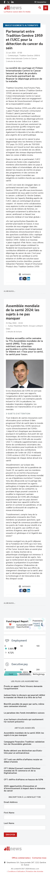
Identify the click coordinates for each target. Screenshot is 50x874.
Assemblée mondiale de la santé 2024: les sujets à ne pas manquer (24, 734)
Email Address (11, 802)
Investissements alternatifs (21, 25)
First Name (9, 813)
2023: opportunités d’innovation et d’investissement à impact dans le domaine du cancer (24, 788)
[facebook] (21, 278)
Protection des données (34, 871)
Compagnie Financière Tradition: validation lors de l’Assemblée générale (24, 743)
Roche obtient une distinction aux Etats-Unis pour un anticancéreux (23, 752)
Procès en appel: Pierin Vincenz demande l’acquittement (23, 687)
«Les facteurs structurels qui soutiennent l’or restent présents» (23, 720)
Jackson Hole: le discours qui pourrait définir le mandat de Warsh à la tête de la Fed (24, 696)
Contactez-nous (39, 858)
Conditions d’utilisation (16, 871)
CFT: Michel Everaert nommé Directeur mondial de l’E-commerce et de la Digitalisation (22, 770)
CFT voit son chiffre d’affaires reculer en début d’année (23, 760)
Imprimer (26, 274)
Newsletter (41, 2)
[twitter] (24, 278)
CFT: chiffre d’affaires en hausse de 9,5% (23, 779)
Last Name (9, 823)
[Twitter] (8, 2)
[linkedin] (28, 278)
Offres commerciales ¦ (21, 858)
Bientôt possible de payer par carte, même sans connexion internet (24, 705)
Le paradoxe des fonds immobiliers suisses (24, 713)
